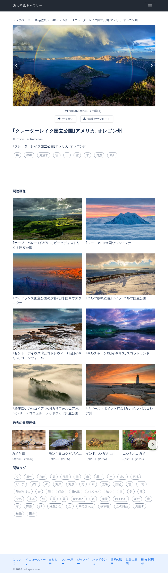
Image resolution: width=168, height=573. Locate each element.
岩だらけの (23, 491)
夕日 (35, 484)
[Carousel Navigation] (84, 447)
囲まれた (121, 499)
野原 (29, 506)
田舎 (32, 513)
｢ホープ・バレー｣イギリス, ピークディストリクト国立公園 (46, 245)
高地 (135, 476)
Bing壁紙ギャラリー (27, 5)
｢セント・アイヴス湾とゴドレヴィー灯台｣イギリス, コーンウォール (47, 355)
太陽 (105, 484)
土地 (141, 484)
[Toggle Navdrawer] (150, 5)
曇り (99, 476)
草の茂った (86, 506)
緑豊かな (55, 506)
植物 (19, 513)
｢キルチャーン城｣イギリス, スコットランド (118, 353)
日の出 (75, 491)
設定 (118, 484)
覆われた (78, 499)
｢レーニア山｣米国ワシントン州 (109, 243)
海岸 (58, 484)
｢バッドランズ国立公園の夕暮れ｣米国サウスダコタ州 (47, 300)
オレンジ (93, 491)
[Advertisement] (84, 175)
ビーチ (20, 484)
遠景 (105, 499)
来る (32, 499)
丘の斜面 (122, 506)
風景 (65, 476)
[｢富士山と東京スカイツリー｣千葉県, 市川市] (16, 65)
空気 (19, 499)
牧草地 (104, 506)
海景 (71, 484)
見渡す (43, 155)
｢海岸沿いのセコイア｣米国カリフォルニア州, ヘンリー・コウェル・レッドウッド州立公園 (46, 411)
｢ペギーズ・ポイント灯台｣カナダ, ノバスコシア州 (119, 411)
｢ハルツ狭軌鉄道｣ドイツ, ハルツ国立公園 (116, 298)
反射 (137, 499)
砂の (122, 476)
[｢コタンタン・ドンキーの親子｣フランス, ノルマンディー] (151, 65)
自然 (99, 155)
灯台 (61, 491)
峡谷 (29, 155)
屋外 (112, 155)
